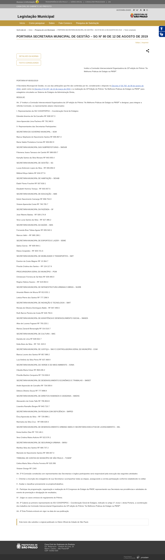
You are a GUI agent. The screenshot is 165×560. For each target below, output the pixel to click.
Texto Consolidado (29, 63)
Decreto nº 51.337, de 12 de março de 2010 (52, 89)
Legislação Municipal (36, 16)
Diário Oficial (76, 2)
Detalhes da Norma (28, 56)
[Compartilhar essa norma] (147, 52)
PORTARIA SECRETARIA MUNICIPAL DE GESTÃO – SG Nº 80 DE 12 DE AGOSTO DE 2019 (89, 30)
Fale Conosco (65, 23)
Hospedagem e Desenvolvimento (136, 556)
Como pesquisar (37, 23)
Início (22, 23)
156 (109, 2)
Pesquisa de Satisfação (87, 23)
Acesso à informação (25, 2)
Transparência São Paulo (56, 2)
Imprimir (145, 43)
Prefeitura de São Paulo (138, 16)
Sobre (52, 23)
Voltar (137, 43)
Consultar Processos (95, 2)
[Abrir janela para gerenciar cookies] (147, 9)
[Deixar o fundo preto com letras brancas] (144, 9)
